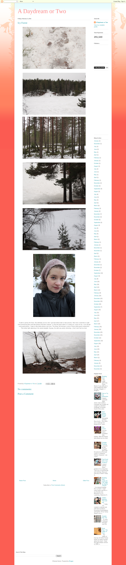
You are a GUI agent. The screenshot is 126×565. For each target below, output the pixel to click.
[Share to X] (50, 384)
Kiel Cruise (104, 427)
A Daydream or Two (42, 11)
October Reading (104, 443)
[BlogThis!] (49, 384)
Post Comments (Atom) (58, 485)
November (97, 143)
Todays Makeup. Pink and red (104, 500)
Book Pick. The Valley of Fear (105, 531)
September (97, 188)
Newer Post (22, 480)
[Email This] (47, 384)
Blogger (71, 561)
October (96, 163)
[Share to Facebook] (52, 384)
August (96, 166)
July (95, 146)
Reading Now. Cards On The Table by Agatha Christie (105, 481)
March (96, 205)
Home (54, 480)
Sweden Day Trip (104, 516)
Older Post (86, 480)
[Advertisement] (54, 459)
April (95, 155)
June (95, 149)
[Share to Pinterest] (54, 384)
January (96, 141)
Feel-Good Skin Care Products (105, 461)
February (96, 157)
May (95, 152)
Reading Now (104, 377)
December (97, 183)
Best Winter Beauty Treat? (104, 414)
